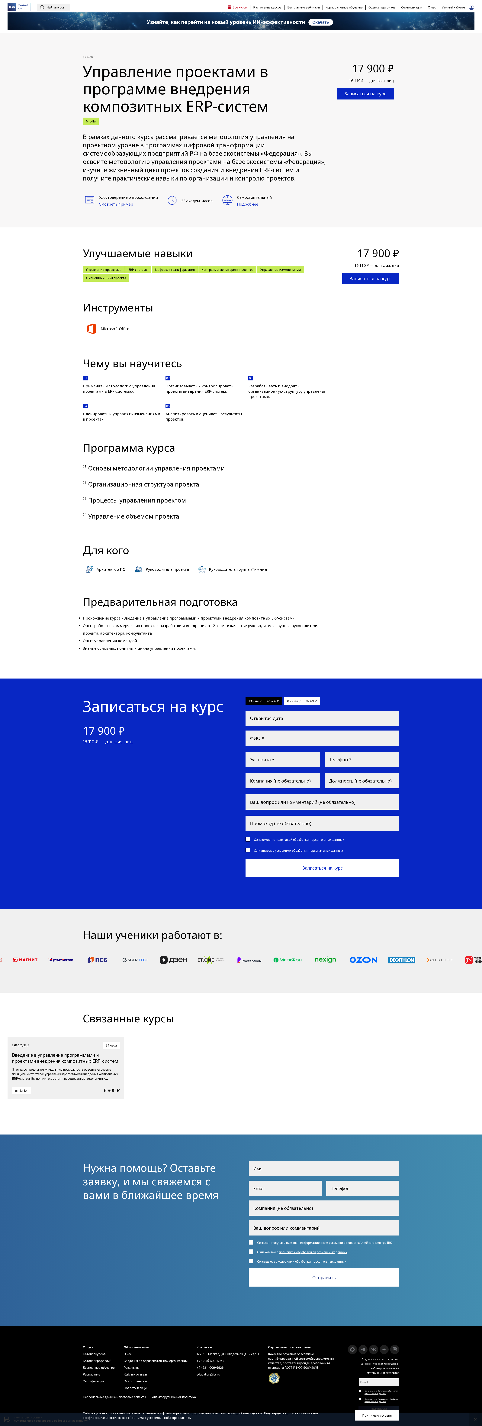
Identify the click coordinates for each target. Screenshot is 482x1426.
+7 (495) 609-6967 (210, 1361)
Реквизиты (131, 1367)
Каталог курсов (94, 1354)
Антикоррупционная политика (174, 1397)
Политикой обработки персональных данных (381, 1392)
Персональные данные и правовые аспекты (114, 1397)
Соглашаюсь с (381, 1400)
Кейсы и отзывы (135, 1374)
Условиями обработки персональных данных (381, 1400)
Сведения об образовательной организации (156, 1361)
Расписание (91, 1374)
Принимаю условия (377, 1415)
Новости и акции (136, 1388)
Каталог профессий (97, 1361)
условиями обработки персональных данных (309, 850)
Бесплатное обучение (99, 1367)
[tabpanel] (66, 1068)
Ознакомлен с (381, 1392)
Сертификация (93, 1381)
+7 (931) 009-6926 (210, 1367)
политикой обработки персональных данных (310, 840)
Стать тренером (135, 1381)
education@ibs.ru (208, 1374)
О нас (128, 1354)
